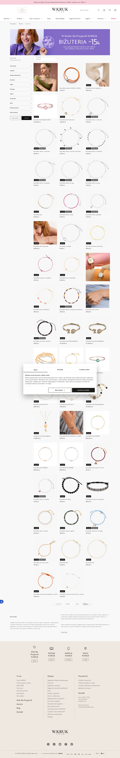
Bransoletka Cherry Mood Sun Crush (95, 467)
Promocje (50, 683)
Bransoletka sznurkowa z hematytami (95, 499)
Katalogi (50, 717)
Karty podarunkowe (54, 706)
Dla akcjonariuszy (22, 691)
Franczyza (20, 688)
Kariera (20, 704)
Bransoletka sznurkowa (65, 499)
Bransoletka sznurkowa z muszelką (94, 531)
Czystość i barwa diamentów (56, 712)
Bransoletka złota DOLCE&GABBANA (69, 341)
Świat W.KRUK (21, 680)
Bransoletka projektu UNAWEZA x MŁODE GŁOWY (70, 88)
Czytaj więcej (64, 632)
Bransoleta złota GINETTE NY (41, 404)
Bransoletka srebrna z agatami (67, 531)
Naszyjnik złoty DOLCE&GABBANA (42, 436)
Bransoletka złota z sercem (92, 309)
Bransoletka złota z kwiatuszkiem (68, 278)
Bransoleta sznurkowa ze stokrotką (94, 246)
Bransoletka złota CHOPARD (93, 436)
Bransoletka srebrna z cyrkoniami (94, 119)
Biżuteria (21, 23)
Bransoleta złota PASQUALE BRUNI (42, 119)
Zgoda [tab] (35, 370)
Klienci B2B (20, 685)
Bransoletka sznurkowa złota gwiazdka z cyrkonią (45, 594)
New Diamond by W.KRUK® (56, 709)
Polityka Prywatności (84, 680)
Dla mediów (20, 696)
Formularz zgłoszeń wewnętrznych (89, 685)
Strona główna (13, 23)
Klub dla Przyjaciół (24, 700)
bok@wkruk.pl (82, 701)
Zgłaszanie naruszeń (84, 688)
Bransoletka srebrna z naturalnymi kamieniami (71, 309)
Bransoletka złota (38, 214)
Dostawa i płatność (53, 693)
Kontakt (20, 712)
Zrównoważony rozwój (24, 683)
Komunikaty (20, 693)
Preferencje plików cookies (86, 683)
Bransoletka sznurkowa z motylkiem (42, 278)
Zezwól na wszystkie (83, 390)
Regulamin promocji (54, 685)
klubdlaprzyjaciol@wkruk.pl (86, 707)
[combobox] (45, 59)
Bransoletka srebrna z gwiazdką (93, 214)
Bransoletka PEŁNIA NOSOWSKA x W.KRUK (70, 436)
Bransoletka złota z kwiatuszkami (41, 309)
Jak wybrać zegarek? (54, 701)
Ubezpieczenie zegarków (55, 704)
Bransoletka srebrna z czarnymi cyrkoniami (70, 151)
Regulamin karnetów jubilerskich (58, 688)
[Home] (60, 10)
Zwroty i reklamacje (54, 696)
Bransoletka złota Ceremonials (67, 119)
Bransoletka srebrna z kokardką (41, 499)
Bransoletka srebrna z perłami (41, 531)
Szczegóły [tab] (60, 369)
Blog (18, 708)
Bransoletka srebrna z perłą (66, 214)
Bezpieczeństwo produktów (56, 698)
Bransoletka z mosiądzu (65, 246)
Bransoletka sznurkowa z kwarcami (42, 341)
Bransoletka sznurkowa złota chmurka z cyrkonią (72, 594)
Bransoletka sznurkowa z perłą (41, 562)
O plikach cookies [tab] (84, 369)
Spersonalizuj (59, 390)
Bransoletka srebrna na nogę (67, 183)
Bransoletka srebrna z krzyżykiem (94, 151)
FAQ (49, 691)
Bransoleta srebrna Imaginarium (93, 88)
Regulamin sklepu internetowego (58, 680)
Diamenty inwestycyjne (55, 714)
